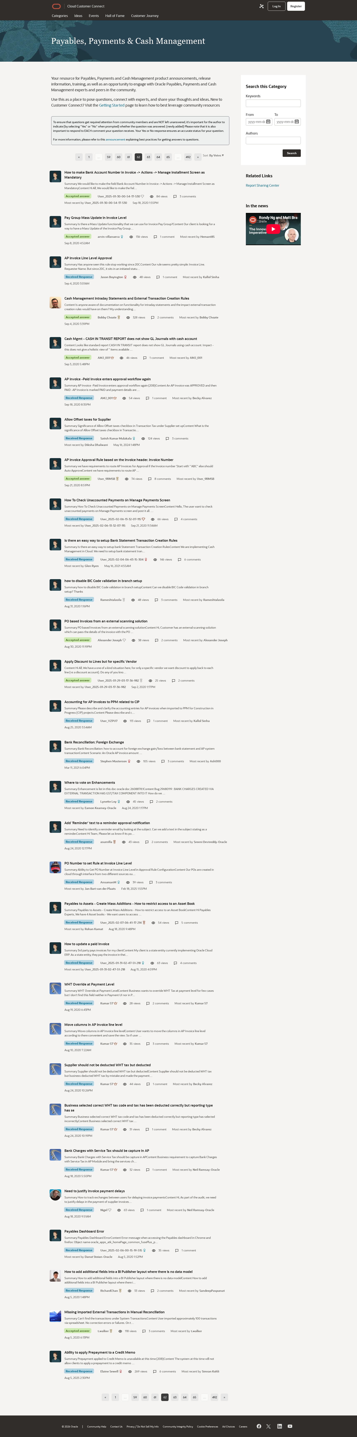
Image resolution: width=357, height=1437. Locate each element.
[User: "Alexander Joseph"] (55, 625)
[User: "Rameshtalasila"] (55, 585)
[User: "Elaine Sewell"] (55, 1356)
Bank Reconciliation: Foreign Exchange (94, 742)
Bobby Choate (107, 317)
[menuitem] (277, 6)
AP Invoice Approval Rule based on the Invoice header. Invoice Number (118, 459)
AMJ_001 (104, 358)
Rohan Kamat (94, 929)
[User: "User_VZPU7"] (55, 706)
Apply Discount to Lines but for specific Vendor (100, 661)
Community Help (96, 1426)
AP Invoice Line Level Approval (88, 258)
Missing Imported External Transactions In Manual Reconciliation (114, 1312)
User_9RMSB (106, 479)
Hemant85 (207, 237)
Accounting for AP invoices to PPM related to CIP (101, 702)
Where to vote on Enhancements (89, 782)
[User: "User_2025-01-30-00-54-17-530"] (55, 176)
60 (118, 157)
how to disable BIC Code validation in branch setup (103, 581)
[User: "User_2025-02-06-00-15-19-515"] (55, 1235)
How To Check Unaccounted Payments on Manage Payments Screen (117, 500)
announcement (115, 139)
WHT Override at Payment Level (89, 984)
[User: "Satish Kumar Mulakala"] (55, 423)
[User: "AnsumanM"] (55, 867)
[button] (216, 155)
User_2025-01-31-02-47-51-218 (120, 963)
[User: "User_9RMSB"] (55, 464)
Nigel (103, 1210)
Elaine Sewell (109, 1371)
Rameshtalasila (110, 600)
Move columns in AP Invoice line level (93, 1024)
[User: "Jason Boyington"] (55, 262)
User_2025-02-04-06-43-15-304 (122, 559)
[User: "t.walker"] (55, 1316)
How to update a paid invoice (86, 944)
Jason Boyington (111, 277)
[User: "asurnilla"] (55, 827)
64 (158, 157)
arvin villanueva (109, 237)
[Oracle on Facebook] (258, 1426)
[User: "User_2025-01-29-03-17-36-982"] (55, 665)
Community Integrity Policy (178, 1426)
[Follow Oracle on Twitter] (269, 1426)
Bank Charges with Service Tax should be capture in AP (106, 1150)
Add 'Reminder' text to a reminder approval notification (107, 823)
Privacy (130, 1426)
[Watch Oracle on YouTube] (289, 1426)
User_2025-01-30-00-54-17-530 (119, 196)
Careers (243, 1426)
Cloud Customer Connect (85, 6)
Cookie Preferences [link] (207, 1426)
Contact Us (116, 1426)
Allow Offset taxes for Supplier (87, 419)
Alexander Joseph (110, 640)
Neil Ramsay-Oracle (206, 1170)
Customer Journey (144, 15)
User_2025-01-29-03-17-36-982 (118, 680)
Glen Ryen (92, 566)
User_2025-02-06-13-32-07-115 (120, 519)
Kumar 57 (106, 1003)
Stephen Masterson (113, 761)
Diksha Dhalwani (96, 445)
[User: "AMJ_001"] (55, 343)
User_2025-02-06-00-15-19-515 (121, 1250)
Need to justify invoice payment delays (94, 1191)
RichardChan (109, 1291)
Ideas (78, 15)
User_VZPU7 (109, 721)
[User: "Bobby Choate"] (55, 302)
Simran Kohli (210, 1371)
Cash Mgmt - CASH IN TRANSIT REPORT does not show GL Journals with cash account (130, 338)
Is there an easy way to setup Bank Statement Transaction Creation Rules (120, 540)
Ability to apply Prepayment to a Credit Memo (99, 1352)
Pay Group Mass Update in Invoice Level (95, 217)
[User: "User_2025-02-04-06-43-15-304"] (55, 544)
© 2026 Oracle (70, 1426)
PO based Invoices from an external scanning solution (106, 621)
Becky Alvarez (202, 398)
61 (128, 157)
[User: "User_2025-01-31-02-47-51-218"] (55, 948)
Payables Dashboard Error (84, 1231)
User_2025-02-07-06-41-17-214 (121, 922)
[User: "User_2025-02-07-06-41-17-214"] (55, 908)
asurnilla (106, 842)
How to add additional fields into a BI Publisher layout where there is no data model (128, 1271)
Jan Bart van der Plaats (100, 889)
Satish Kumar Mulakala (116, 438)
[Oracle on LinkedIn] (279, 1426)
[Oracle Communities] (261, 6)
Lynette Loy (108, 801)
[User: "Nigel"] (55, 1195)
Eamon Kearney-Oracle (100, 808)
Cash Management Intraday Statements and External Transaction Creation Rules (126, 298)
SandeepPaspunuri (212, 1291)
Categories (60, 15)
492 (188, 157)
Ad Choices (228, 1426)
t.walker (103, 1331)
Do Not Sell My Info (148, 1426)
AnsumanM (108, 882)
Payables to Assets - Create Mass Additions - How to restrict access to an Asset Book (129, 903)
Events (94, 15)
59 (108, 157)
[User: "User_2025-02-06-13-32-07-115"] (55, 504)
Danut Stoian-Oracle (98, 1257)
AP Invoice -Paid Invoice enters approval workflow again (107, 379)
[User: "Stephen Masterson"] (55, 746)
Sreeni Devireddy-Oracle (210, 842)
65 (168, 157)
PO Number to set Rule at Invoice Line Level (98, 863)
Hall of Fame (115, 15)
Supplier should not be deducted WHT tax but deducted (107, 1065)
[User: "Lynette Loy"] (55, 786)
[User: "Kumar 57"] (55, 988)
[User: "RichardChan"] (55, 1276)
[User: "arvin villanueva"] (55, 222)
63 (148, 157)
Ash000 (215, 761)
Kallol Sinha (211, 277)
